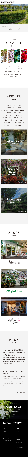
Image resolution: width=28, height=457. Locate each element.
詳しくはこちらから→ (9, 363)
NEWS (5, 431)
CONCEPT (19, 428)
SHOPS (18, 439)
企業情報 (17, 434)
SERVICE (5, 435)
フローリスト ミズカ (19, 442)
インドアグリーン (6, 438)
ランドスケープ (5, 443)
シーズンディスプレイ (7, 440)
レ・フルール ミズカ (19, 447)
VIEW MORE (15, 46)
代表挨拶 (17, 431)
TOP (4, 428)
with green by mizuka (20, 445)
